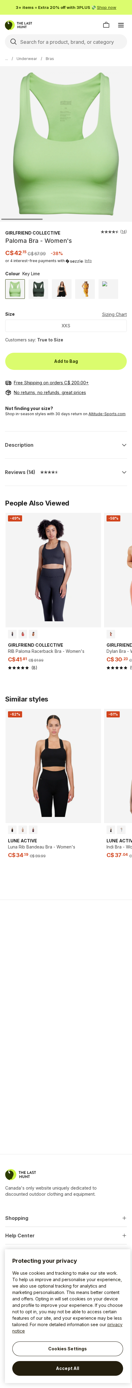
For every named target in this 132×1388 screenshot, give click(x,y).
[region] (67, 1316)
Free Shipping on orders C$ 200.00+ (51, 382)
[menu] (121, 25)
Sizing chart (114, 314)
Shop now (106, 7)
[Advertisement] (66, 948)
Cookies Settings (67, 1348)
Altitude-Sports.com (107, 414)
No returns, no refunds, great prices (50, 392)
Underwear (27, 58)
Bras (50, 58)
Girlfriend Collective (32, 232)
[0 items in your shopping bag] (106, 25)
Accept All (67, 1368)
